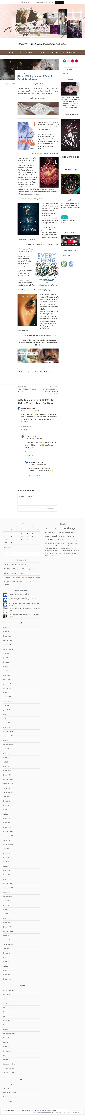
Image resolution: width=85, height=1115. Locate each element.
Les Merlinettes (7, 1038)
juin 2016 (6, 957)
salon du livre (60, 550)
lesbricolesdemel (31, 436)
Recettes (6, 1059)
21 (37, 536)
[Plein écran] (78, 245)
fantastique (56, 543)
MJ (10, 594)
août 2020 (6, 749)
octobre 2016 (7, 940)
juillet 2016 (6, 953)
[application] (70, 240)
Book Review (68, 532)
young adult (51, 555)
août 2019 (6, 796)
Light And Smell (13, 614)
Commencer (59, 2)
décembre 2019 (8, 779)
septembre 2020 (8, 744)
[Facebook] (64, 60)
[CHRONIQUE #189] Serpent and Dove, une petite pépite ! (20, 569)
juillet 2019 (6, 801)
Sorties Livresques (8, 1068)
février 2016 (7, 974)
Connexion (6, 1088)
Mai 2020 (6, 757)
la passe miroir (53, 546)
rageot (75, 548)
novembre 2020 (8, 736)
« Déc (5, 548)
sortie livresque (54, 553)
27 (32, 539)
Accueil (12, 52)
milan (60, 548)
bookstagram (47, 536)
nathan (63, 548)
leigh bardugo (65, 546)
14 (37, 533)
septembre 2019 (8, 792)
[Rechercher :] (70, 73)
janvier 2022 (7, 684)
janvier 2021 (7, 727)
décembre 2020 (8, 731)
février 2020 (7, 770)
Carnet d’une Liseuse (41, 91)
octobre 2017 (7, 892)
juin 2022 (6, 662)
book (56, 528)
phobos (69, 548)
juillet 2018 (6, 853)
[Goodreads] (68, 60)
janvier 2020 (7, 775)
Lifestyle (43, 52)
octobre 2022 (7, 645)
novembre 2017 (8, 888)
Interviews (6, 1025)
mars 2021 (6, 723)
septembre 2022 (8, 649)
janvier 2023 (7, 636)
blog (53, 528)
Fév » (9, 548)
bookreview (57, 532)
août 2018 (6, 849)
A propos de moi (69, 52)
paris (66, 548)
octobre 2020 (7, 740)
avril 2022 (6, 671)
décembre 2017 (8, 883)
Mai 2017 (6, 909)
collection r (58, 540)
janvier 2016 (7, 979)
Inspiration (6, 1020)
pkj (72, 548)
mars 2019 (6, 818)
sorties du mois (67, 553)
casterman (53, 536)
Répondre (24, 429)
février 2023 (7, 631)
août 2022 (6, 653)
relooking (48, 550)
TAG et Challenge (8, 1072)
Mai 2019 (6, 810)
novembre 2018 (8, 836)
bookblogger (69, 528)
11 (21, 533)
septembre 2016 (8, 944)
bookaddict (60, 528)
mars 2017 (6, 918)
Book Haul (6, 994)
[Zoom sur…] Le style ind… (23, 594)
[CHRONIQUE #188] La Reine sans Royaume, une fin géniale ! (21, 577)
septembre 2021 (8, 701)
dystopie (78, 540)
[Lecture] (63, 245)
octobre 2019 (7, 788)
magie (46, 548)
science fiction (67, 550)
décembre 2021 (8, 688)
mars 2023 (6, 627)
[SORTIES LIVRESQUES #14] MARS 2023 (15, 564)
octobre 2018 (7, 840)
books (75, 532)
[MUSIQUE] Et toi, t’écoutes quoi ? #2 (27, 389)
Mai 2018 (6, 862)
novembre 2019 (8, 783)
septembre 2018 (8, 844)
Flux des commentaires (10, 1097)
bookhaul (48, 532)
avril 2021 (6, 718)
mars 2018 (6, 870)
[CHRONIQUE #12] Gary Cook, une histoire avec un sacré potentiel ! (50, 390)
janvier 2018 (7, 879)
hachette (74, 543)
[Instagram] (72, 60)
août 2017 (6, 901)
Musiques (6, 1046)
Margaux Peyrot (14, 603)
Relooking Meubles (9, 1064)
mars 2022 (6, 675)
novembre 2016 (8, 935)
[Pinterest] (76, 60)
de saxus (71, 540)
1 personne (29, 426)
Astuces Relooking (9, 990)
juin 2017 (6, 905)
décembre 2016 (8, 931)
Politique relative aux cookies (44, 1112)
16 (11, 536)
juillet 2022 (6, 658)
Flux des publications (9, 1092)
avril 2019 (6, 814)
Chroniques (6, 999)
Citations (20, 73)
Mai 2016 (6, 961)
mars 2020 (6, 766)
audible (46, 528)
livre (70, 546)
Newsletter (70, 200)
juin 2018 (6, 857)
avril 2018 (6, 866)
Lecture (55, 52)
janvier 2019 (7, 827)
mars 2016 (6, 970)
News (20, 52)
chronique (60, 536)
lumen (78, 546)
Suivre (64, 217)
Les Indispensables (9, 1033)
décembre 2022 (8, 640)
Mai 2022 (6, 666)
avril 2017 (6, 914)
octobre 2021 (7, 697)
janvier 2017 (7, 927)
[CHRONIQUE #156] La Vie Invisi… (27, 599)
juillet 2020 (6, 753)
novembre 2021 (8, 692)
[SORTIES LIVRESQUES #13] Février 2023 (15, 573)
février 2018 (7, 875)
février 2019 (7, 822)
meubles (50, 548)
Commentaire (50, 508)
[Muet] (76, 245)
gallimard (70, 543)
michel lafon (55, 548)
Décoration (30, 52)
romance (54, 550)
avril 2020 (6, 762)
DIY (4, 1007)
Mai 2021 (6, 714)
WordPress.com (8, 1101)
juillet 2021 (6, 710)
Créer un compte (8, 1084)
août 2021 (6, 705)
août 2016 (6, 948)
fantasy (64, 543)
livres (73, 546)
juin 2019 (6, 805)
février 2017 (7, 922)
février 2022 (7, 679)
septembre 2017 (8, 896)
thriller (73, 553)
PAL (4, 1055)
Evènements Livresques (10, 1012)
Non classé (6, 1051)
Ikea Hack (6, 1016)
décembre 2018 (8, 831)
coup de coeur (66, 540)
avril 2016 (6, 966)
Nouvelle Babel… (14, 608)
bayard (50, 528)
